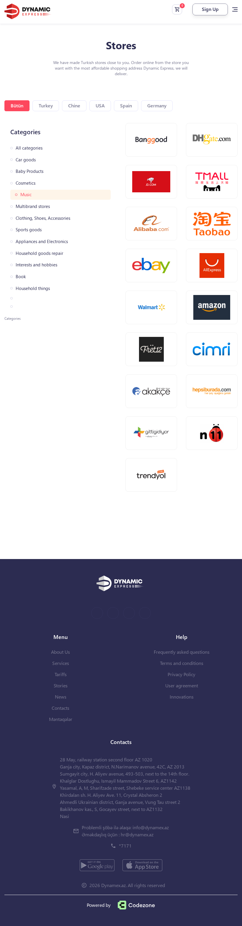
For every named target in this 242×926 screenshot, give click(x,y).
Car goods (26, 160)
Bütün (17, 105)
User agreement (181, 685)
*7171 (125, 846)
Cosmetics (25, 183)
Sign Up (210, 9)
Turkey (46, 105)
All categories (29, 148)
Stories (61, 685)
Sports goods (29, 229)
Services (60, 663)
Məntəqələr (60, 719)
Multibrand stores (33, 206)
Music (26, 194)
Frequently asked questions (182, 652)
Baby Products (29, 171)
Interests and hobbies (36, 265)
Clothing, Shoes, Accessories (43, 218)
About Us (60, 652)
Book (21, 276)
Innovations (182, 697)
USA (100, 105)
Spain (126, 105)
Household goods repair (39, 253)
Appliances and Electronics (42, 241)
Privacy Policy (181, 674)
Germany (156, 105)
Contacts (60, 708)
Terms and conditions (181, 663)
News (60, 697)
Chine (74, 105)
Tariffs (61, 674)
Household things (33, 288)
